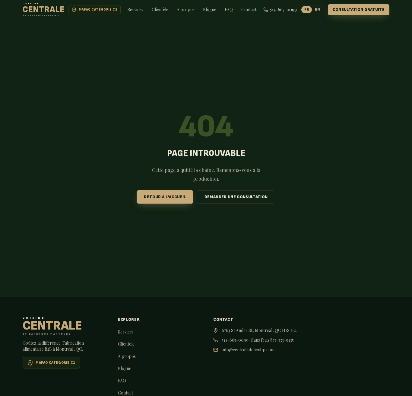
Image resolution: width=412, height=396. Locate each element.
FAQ (229, 9)
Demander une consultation (236, 196)
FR (306, 9)
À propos (186, 9)
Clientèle (160, 9)
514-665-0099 (235, 340)
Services (135, 9)
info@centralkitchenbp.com (248, 350)
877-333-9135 (282, 340)
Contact (248, 9)
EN (317, 9)
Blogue (209, 9)
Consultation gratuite (359, 9)
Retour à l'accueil (165, 196)
